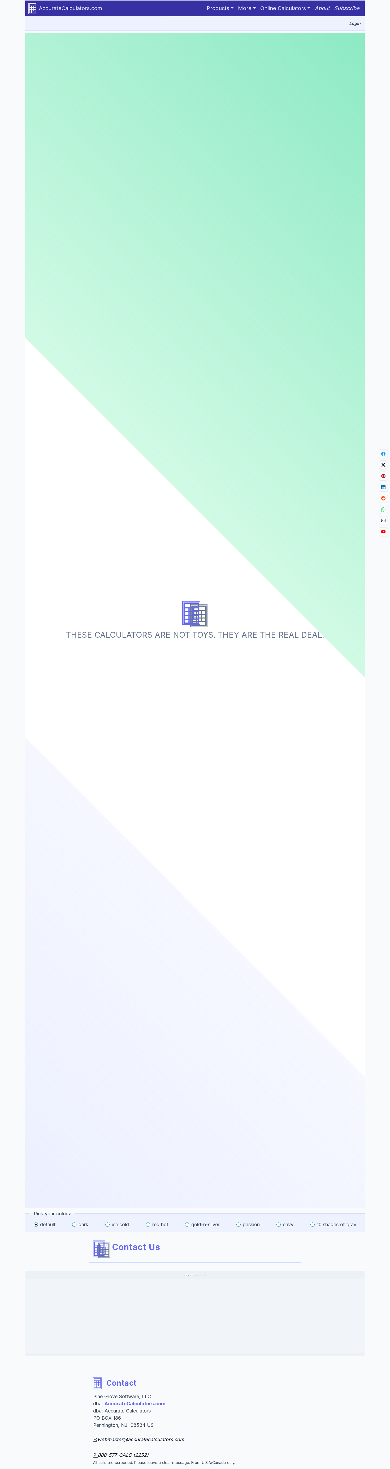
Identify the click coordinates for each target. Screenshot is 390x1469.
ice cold (120, 1224)
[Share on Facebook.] (383, 453)
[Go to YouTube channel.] (383, 531)
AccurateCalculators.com (70, 8)
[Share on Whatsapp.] (383, 509)
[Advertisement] (195, 1316)
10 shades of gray (337, 1224)
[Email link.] (383, 520)
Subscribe (346, 8)
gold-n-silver (205, 1224)
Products (218, 8)
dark (83, 1224)
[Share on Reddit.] (383, 498)
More (245, 8)
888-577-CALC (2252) (123, 1455)
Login (355, 23)
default (47, 1224)
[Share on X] (383, 464)
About (322, 8)
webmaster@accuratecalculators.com (140, 1439)
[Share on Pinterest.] (383, 476)
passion (251, 1224)
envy (288, 1224)
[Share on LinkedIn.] (383, 487)
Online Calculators (283, 8)
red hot (160, 1224)
